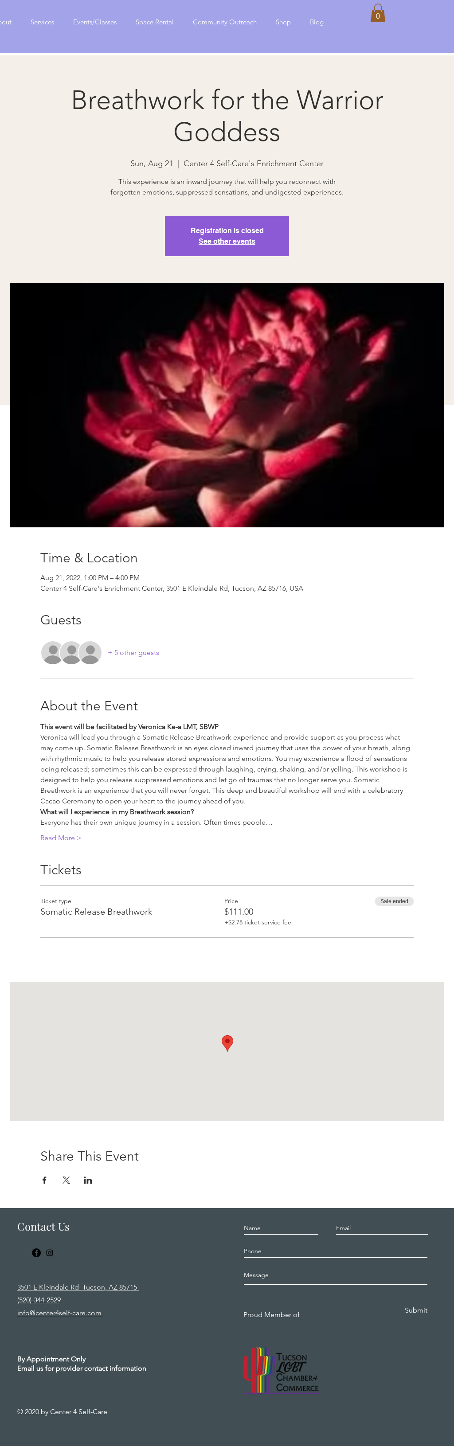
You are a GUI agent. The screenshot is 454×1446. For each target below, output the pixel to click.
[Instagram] (49, 1252)
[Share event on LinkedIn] (88, 1180)
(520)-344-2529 (39, 1300)
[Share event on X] (66, 1180)
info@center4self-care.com (60, 1313)
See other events (227, 241)
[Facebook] (36, 1252)
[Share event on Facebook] (44, 1180)
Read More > (61, 838)
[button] (378, 13)
